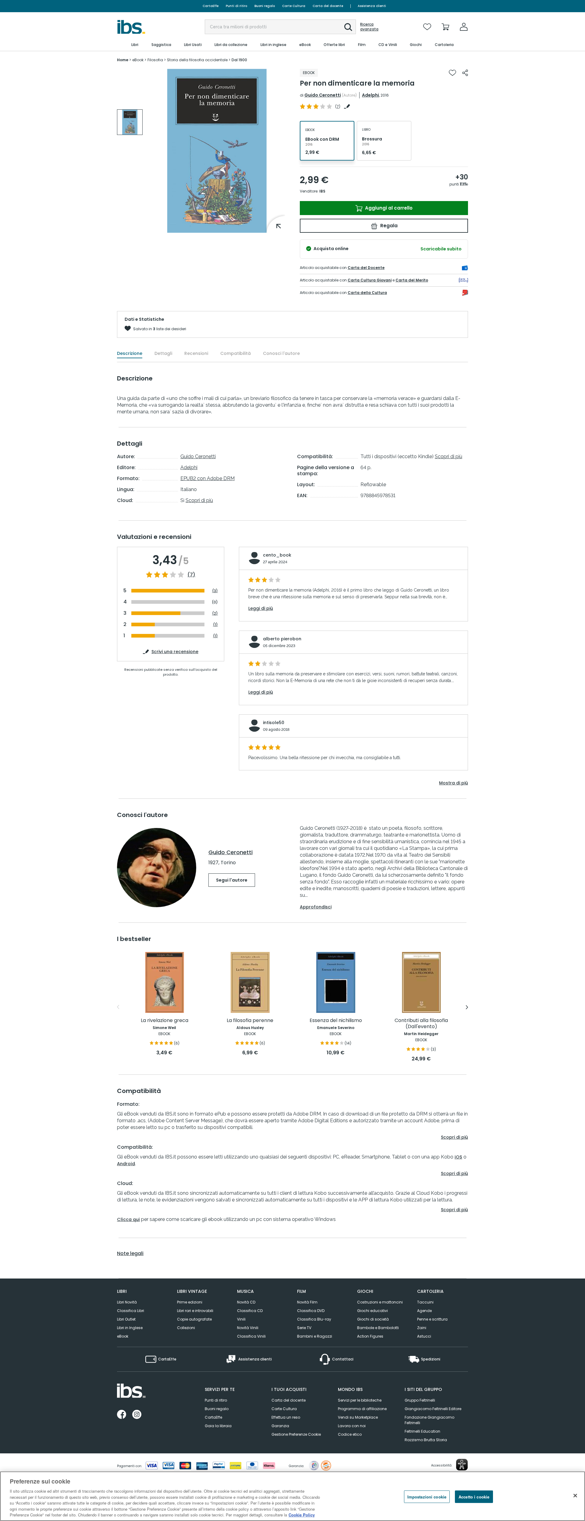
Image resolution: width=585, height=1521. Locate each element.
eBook (122, 1336)
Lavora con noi (352, 1425)
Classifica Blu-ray (314, 1319)
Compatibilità (235, 353)
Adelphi (370, 95)
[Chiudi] (575, 1495)
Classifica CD (250, 1310)
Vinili (241, 1319)
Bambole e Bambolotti (378, 1327)
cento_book (277, 555)
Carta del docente (328, 6)
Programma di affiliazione (362, 1408)
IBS (322, 191)
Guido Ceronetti (322, 95)
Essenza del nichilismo (336, 1020)
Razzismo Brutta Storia (426, 1439)
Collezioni (186, 1327)
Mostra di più (453, 783)
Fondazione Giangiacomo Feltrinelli (429, 1420)
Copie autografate (194, 1319)
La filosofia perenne (250, 1020)
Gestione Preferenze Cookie (296, 1434)
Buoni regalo (264, 6)
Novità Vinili (247, 1327)
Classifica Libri (130, 1310)
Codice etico (350, 1434)
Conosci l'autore (281, 353)
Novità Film (307, 1302)
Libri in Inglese (130, 1327)
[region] (292, 1496)
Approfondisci (316, 907)
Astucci (424, 1336)
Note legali (130, 1253)
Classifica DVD (310, 1310)
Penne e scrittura (432, 1319)
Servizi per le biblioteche (359, 1400)
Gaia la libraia (218, 1425)
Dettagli (163, 353)
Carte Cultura (293, 6)
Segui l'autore (231, 880)
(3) (215, 590)
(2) (215, 613)
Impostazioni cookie (426, 1496)
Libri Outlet (126, 1319)
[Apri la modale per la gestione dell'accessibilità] (462, 1465)
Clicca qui (128, 1219)
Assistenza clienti (372, 6)
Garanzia (280, 1425)
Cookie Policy (302, 1515)
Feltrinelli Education (422, 1431)
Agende (424, 1310)
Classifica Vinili (251, 1336)
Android (126, 1164)
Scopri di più (199, 500)
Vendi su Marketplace (358, 1417)
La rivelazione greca (164, 1020)
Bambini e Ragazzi (314, 1336)
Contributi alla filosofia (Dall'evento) (421, 1023)
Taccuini (425, 1302)
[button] (348, 27)
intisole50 (273, 723)
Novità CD (246, 1302)
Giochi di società (373, 1319)
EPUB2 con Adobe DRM (207, 478)
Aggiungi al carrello (388, 208)
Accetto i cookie (474, 1496)
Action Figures (370, 1336)
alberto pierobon (282, 639)
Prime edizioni (189, 1302)
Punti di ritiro (236, 6)
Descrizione (129, 353)
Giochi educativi (372, 1310)
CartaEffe (210, 6)
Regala (388, 225)
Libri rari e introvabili (195, 1310)
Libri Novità (127, 1302)
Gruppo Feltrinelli (420, 1400)
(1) (215, 624)
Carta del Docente (366, 267)
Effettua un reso (285, 1417)
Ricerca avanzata (369, 27)
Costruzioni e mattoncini (380, 1302)
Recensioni (196, 353)
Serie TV (304, 1327)
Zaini (421, 1327)
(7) (191, 574)
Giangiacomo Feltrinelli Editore (433, 1408)
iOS (458, 1157)
